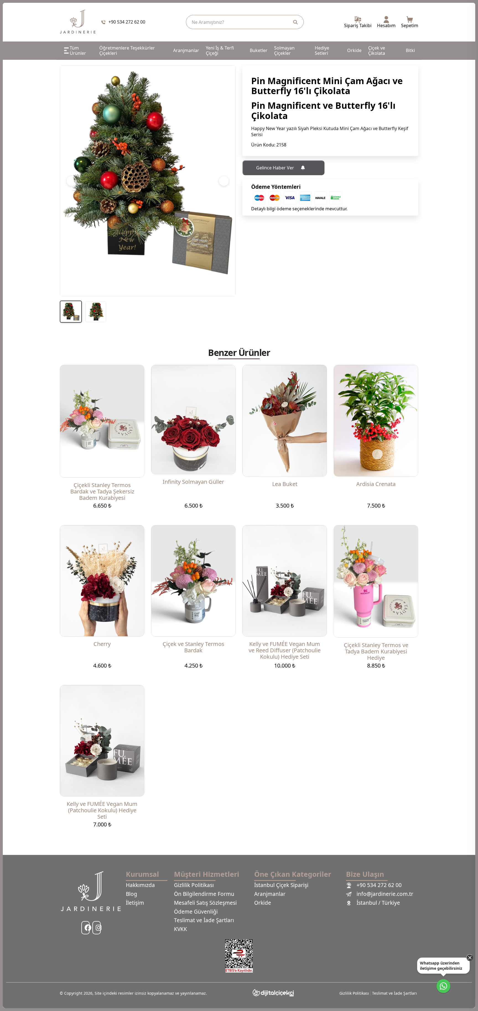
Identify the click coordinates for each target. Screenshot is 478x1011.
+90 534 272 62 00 (379, 885)
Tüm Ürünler (78, 50)
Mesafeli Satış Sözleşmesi (205, 903)
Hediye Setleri (322, 50)
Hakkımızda (140, 885)
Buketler (258, 50)
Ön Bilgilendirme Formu (204, 894)
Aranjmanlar (186, 50)
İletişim (135, 903)
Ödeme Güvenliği (196, 912)
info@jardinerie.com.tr (385, 894)
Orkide (354, 50)
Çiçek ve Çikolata (376, 50)
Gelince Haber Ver (275, 168)
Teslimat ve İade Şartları (204, 920)
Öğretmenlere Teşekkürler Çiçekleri (127, 50)
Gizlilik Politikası (194, 885)
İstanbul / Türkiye (378, 903)
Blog (131, 894)
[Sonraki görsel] (224, 181)
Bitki (410, 50)
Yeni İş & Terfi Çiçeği (220, 50)
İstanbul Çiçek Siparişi (281, 885)
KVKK (180, 929)
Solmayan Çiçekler (284, 50)
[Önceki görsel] (71, 181)
